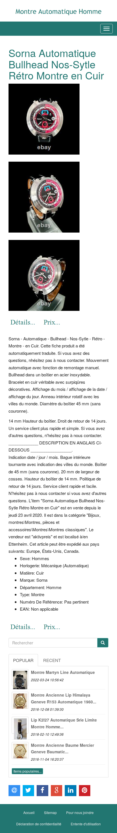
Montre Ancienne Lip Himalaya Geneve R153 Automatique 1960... (63, 698)
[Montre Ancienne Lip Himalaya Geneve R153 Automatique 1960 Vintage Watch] (20, 700)
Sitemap (50, 812)
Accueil (29, 812)
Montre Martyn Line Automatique (63, 672)
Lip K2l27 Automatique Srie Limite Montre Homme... (64, 723)
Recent (52, 660)
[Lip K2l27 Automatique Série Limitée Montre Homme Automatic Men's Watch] (20, 725)
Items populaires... (27, 771)
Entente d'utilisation (86, 823)
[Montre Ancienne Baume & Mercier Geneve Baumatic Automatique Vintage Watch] (20, 750)
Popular (23, 660)
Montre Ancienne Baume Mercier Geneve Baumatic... (62, 748)
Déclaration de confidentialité (38, 823)
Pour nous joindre (80, 812)
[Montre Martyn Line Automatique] (20, 677)
